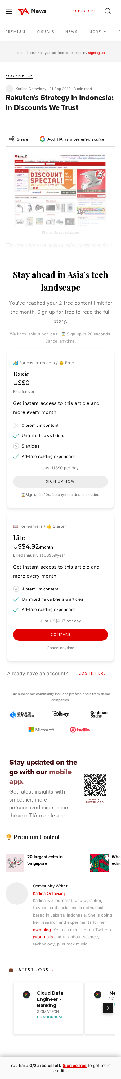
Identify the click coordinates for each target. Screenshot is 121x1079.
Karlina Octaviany (49, 893)
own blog (42, 929)
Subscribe (85, 11)
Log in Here (92, 673)
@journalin (43, 936)
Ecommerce (19, 76)
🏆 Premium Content (33, 837)
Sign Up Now (60, 481)
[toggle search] (108, 11)
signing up (96, 53)
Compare (60, 634)
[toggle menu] (9, 11)
